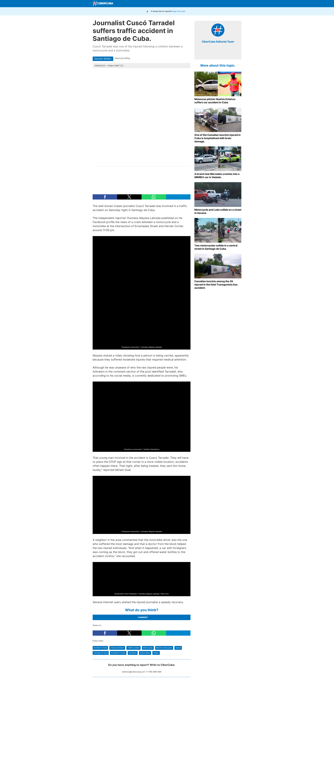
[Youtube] (226, 3)
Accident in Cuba (100, 648)
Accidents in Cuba (118, 653)
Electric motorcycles (164, 648)
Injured (178, 648)
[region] (141, 179)
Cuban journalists (117, 648)
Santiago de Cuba (101, 653)
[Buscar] (208, 3)
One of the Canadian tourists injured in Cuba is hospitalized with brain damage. (217, 138)
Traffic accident (134, 648)
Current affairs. (103, 58)
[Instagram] (238, 3)
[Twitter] (220, 3)
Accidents (133, 653)
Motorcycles (148, 648)
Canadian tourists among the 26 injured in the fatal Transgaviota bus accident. (216, 284)
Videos (156, 653)
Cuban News (145, 653)
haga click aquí (178, 11)
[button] (105, 197)
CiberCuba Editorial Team (218, 41)
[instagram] (220, 53)
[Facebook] (214, 3)
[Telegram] (232, 3)
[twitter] (216, 53)
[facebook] (212, 53)
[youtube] (224, 53)
